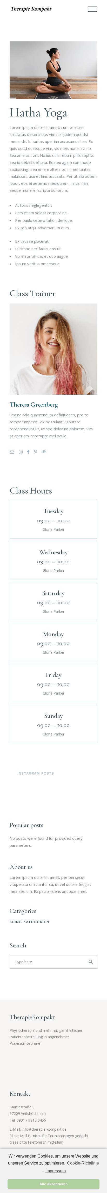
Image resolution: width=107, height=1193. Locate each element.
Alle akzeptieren (53, 1184)
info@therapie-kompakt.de (44, 1129)
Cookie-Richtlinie (83, 1163)
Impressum (55, 1171)
